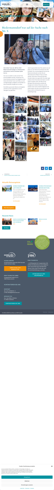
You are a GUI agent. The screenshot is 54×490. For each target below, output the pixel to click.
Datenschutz (27, 488)
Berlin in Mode (43, 219)
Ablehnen (27, 481)
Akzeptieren (27, 477)
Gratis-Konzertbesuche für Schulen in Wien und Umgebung (19, 221)
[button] (52, 466)
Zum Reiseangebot (16, 200)
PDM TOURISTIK (33, 260)
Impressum (32, 488)
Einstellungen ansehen (27, 485)
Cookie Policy (22, 488)
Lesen (14, 223)
